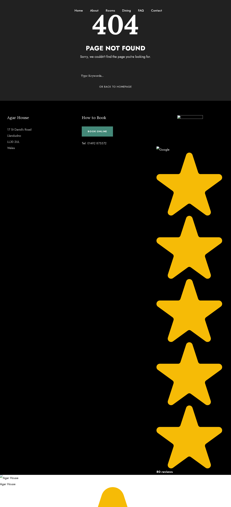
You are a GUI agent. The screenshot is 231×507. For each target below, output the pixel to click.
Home (79, 10)
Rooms (110, 10)
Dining (126, 10)
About (94, 10)
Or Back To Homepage (115, 87)
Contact (156, 10)
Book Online (97, 131)
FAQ (141, 10)
